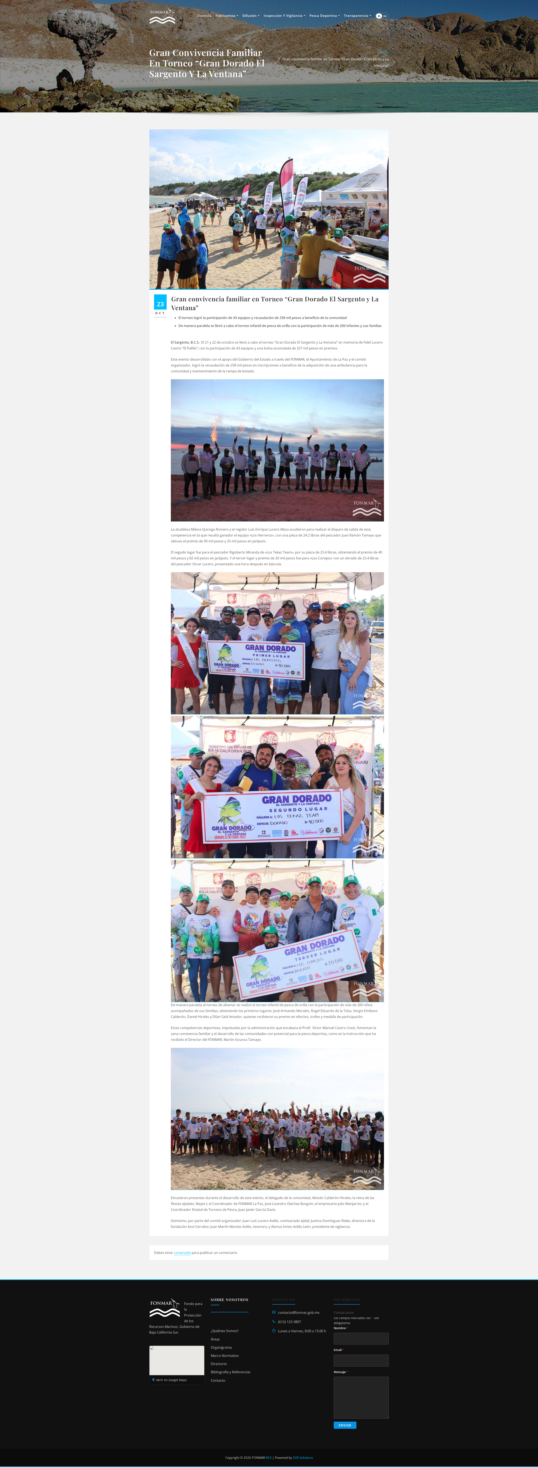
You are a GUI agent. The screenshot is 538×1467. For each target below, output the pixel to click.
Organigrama (221, 1347)
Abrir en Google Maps (171, 1380)
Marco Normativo (225, 1355)
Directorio (219, 1364)
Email (339, 1350)
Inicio (384, 52)
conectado (182, 1252)
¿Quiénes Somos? (225, 1331)
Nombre (341, 1328)
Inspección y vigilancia (284, 15)
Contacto (218, 1380)
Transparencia (356, 15)
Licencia (204, 15)
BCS (269, 1457)
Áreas (215, 1339)
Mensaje (341, 1372)
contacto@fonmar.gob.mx (298, 1312)
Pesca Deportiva (324, 15)
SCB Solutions (303, 1457)
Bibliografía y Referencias (231, 1372)
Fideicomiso (226, 15)
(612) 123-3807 (289, 1321)
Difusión (250, 15)
